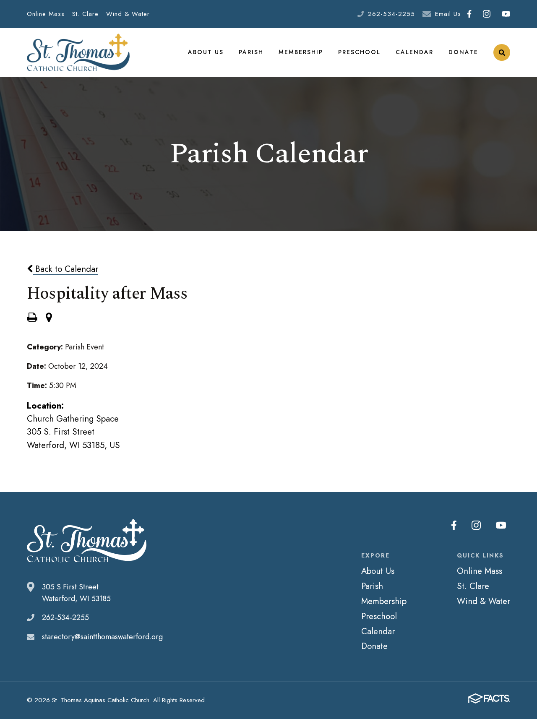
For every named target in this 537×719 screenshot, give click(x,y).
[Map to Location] (49, 318)
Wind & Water (128, 13)
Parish (251, 52)
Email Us (448, 13)
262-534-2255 (391, 13)
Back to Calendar (65, 269)
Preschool (359, 52)
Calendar (414, 52)
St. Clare (85, 13)
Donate (463, 52)
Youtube (506, 14)
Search (501, 52)
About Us (206, 52)
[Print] (32, 318)
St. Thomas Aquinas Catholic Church (78, 52)
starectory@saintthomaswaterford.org (102, 636)
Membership (301, 52)
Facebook (469, 14)
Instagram (486, 14)
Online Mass (46, 13)
